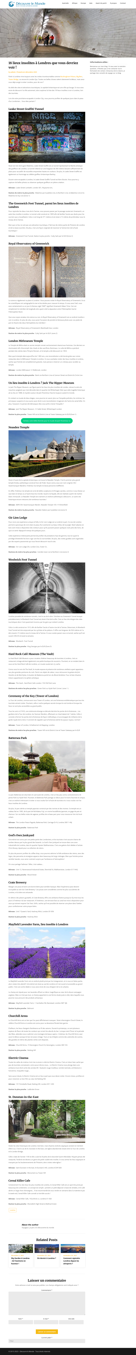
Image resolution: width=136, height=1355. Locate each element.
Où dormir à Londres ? (46, 1258)
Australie (65, 3)
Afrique (74, 3)
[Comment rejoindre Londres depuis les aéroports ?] (73, 1248)
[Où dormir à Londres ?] (47, 1248)
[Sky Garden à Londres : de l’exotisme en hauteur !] (20, 1248)
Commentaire (46, 1290)
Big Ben (79, 76)
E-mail (46, 1319)
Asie (90, 3)
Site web (71, 1319)
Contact (123, 3)
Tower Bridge (13, 79)
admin (13, 72)
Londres (12, 1210)
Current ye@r (46, 1338)
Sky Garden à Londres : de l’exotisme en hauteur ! (20, 1261)
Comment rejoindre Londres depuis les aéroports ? (71, 1261)
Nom (20, 1319)
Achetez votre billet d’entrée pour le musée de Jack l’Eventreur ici (46, 421)
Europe (83, 3)
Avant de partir (101, 3)
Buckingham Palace (68, 76)
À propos (113, 3)
